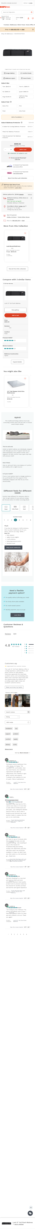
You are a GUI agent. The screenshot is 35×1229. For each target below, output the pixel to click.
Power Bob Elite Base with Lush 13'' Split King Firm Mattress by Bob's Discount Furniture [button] (18, 860)
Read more (12, 856)
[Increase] (11, 149)
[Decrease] (5, 149)
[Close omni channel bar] (33, 29)
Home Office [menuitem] (30, 24)
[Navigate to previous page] (8, 934)
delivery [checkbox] (8, 744)
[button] (22, 29)
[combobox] (12, 716)
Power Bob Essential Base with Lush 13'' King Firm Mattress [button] (18, 821)
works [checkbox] (15, 744)
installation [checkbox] (9, 728)
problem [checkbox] (15, 734)
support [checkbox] (8, 734)
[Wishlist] (33, 18)
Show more (9, 749)
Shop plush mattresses (13, 547)
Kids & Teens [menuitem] (21, 24)
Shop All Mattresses (7, 33)
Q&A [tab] (14, 634)
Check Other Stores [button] (23, 217)
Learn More (17, 615)
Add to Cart (15, 315)
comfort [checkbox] (8, 739)
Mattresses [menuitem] (13, 24)
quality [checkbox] (16, 739)
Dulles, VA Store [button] (11, 217)
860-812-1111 (16, 220)
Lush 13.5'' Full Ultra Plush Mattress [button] (19, 921)
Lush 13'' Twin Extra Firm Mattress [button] (20, 783)
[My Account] (28, 18)
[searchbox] (16, 712)
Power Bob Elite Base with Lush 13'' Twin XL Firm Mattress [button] (18, 891)
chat (23, 220)
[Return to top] (31, 1208)
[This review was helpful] (25, 789)
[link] (18, 1224)
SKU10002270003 (19, 33)
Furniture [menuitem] (6, 24)
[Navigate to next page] (26, 934)
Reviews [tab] (8, 634)
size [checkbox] (16, 728)
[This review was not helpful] (28, 789)
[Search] (31, 12)
